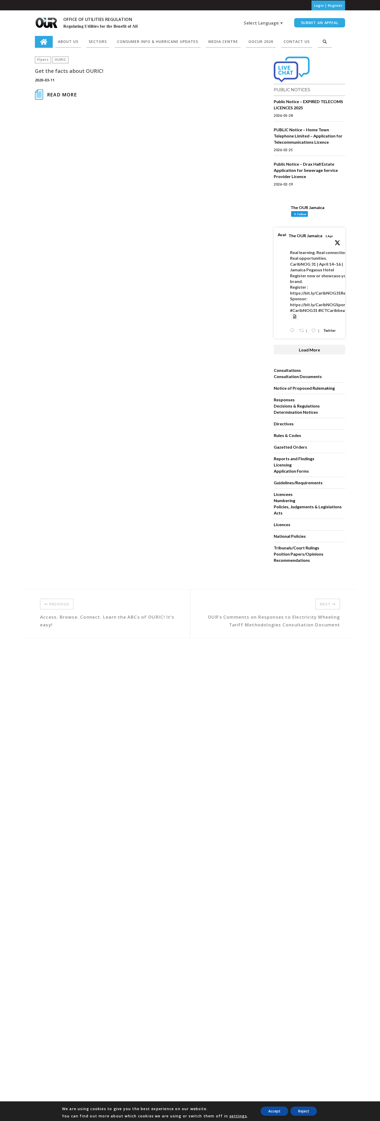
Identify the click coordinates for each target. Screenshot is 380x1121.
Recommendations (292, 560)
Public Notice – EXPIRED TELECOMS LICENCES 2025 (308, 104)
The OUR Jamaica (305, 235)
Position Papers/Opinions (298, 553)
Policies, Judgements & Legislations (308, 506)
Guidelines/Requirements (298, 482)
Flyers (43, 59)
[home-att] (43, 42)
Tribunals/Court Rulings (296, 547)
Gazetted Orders (290, 446)
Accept (274, 1111)
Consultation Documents (298, 376)
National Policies (290, 536)
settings (238, 1116)
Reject (303, 1111)
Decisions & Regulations (297, 405)
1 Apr (329, 236)
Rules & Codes (287, 435)
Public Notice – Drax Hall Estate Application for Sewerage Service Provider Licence (306, 170)
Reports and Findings (294, 458)
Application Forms (291, 471)
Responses (284, 399)
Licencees (283, 494)
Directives (284, 423)
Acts (278, 512)
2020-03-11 (45, 80)
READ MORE (62, 94)
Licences (282, 524)
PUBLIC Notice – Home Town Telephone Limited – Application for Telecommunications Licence (308, 135)
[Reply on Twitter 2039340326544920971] (293, 330)
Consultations (287, 370)
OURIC (60, 59)
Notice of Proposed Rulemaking (304, 388)
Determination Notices (296, 412)
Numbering (284, 500)
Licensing (283, 464)
